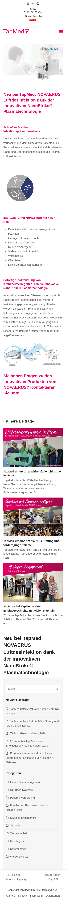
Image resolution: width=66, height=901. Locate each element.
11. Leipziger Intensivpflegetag (15, 877)
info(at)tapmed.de (34, 16)
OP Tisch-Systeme (21, 789)
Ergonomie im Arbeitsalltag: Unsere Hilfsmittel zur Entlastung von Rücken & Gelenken (30, 758)
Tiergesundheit (19, 833)
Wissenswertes (19, 856)
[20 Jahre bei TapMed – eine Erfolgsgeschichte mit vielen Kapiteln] (33, 582)
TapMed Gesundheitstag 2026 (27, 733)
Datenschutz (53, 895)
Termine (15, 825)
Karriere (10, 895)
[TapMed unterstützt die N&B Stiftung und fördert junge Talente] (33, 516)
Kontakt (33, 9)
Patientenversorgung (22, 797)
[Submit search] (57, 689)
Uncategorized (18, 841)
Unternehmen (18, 848)
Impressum (36, 895)
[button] (61, 31)
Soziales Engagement (23, 817)
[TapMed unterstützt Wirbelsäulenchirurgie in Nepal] (33, 447)
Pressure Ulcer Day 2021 (48, 877)
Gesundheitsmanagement (25, 782)
